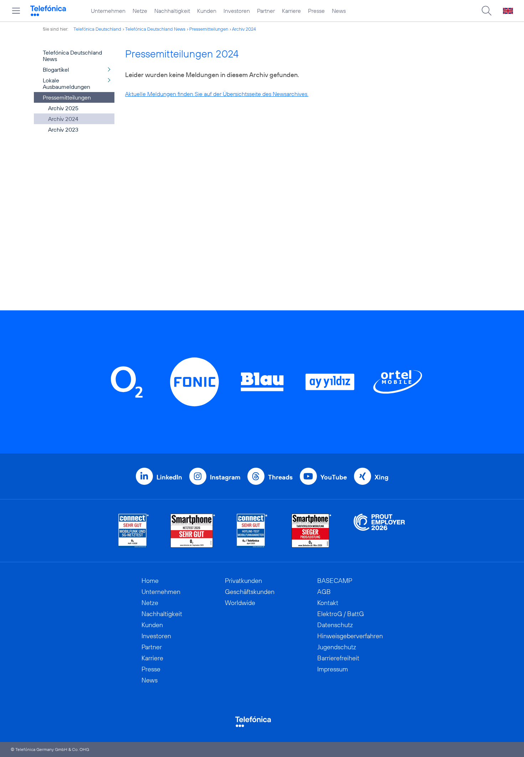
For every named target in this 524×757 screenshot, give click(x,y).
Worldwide (240, 603)
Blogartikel (56, 69)
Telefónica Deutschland (97, 29)
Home (150, 580)
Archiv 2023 (63, 129)
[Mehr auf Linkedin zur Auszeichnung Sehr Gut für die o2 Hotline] (252, 531)
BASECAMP (334, 580)
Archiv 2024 (244, 29)
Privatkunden (243, 580)
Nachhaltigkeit (172, 10)
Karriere (291, 10)
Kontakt (327, 603)
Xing (382, 477)
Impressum (332, 669)
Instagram (225, 477)
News (339, 10)
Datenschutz (335, 625)
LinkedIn (169, 477)
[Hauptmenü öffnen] (16, 10)
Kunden (206, 10)
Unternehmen (108, 10)
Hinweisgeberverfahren (350, 636)
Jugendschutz (336, 647)
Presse (316, 10)
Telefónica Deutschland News (155, 29)
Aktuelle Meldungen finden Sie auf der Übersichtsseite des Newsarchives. (216, 93)
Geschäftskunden (249, 592)
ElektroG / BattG (340, 614)
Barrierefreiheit (338, 658)
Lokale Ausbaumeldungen (66, 83)
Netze (140, 10)
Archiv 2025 (63, 108)
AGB (324, 592)
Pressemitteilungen (208, 29)
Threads (280, 477)
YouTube (333, 477)
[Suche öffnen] (486, 10)
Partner (266, 10)
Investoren (237, 10)
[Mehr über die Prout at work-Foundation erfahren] (379, 531)
